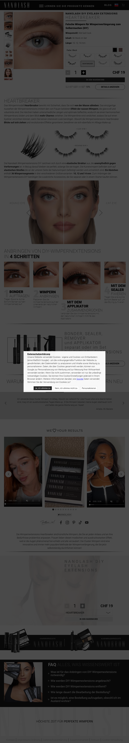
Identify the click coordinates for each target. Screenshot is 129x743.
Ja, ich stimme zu (42, 388)
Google (79, 379)
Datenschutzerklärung (38, 354)
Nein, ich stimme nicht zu (66, 388)
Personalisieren (89, 388)
